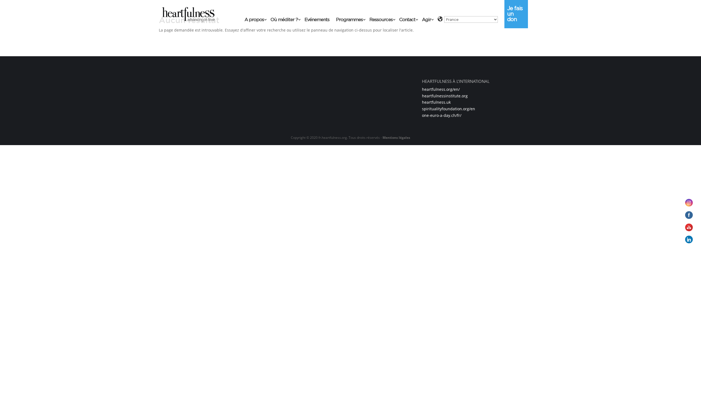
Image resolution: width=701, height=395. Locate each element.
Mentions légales (396, 137)
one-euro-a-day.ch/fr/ (441, 115)
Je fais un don (515, 13)
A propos (254, 20)
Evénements (316, 20)
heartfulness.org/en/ (441, 89)
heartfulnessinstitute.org (445, 95)
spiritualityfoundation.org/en (448, 108)
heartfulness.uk (436, 102)
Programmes (349, 20)
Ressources (381, 20)
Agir (426, 20)
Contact (407, 20)
